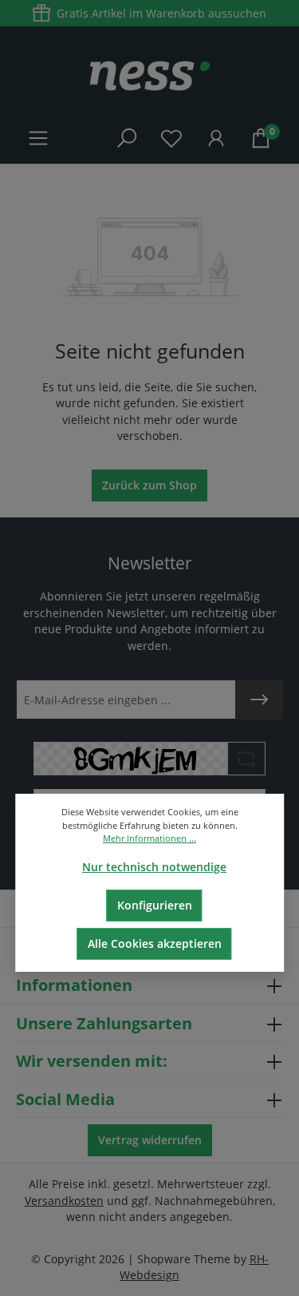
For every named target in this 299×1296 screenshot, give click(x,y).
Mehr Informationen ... (149, 838)
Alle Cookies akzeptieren (155, 943)
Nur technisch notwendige (154, 866)
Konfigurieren (154, 905)
